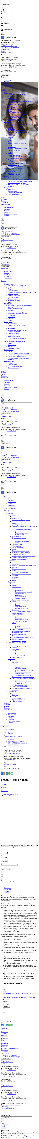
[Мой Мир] (7, 773)
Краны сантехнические (15, 127)
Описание (7, 888)
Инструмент (8, 93)
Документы (8, 86)
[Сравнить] (2, 876)
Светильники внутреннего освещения (20, 181)
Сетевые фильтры (13, 165)
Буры (9, 96)
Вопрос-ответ (8, 207)
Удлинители (12, 147)
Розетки (10, 145)
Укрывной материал (14, 109)
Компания (4, 77)
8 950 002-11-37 (8, 44)
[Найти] (2, 405)
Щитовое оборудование (15, 166)
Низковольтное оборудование (17, 156)
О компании (8, 80)
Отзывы (6, 81)
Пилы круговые (13, 102)
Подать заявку (5, 75)
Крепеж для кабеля (14, 155)
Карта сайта (4, 1106)
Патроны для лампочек (15, 160)
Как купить (7, 889)
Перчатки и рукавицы (15, 192)
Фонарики (11, 186)
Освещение (8, 176)
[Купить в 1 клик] (4, 992)
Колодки (10, 170)
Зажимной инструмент (15, 120)
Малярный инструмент (15, 116)
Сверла (10, 98)
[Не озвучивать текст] (2, 33)
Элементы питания (14, 174)
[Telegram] (12, 773)
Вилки (10, 173)
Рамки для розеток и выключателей (19, 163)
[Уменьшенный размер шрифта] (1, 6)
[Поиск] (2, 219)
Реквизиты (7, 85)
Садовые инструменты (15, 104)
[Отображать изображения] (2, 25)
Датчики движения (14, 150)
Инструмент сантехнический (17, 114)
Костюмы (11, 189)
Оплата (6, 211)
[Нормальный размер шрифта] (2, 8)
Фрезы (10, 111)
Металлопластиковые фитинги (17, 132)
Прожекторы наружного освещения (19, 179)
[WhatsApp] (9, 773)
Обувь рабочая (12, 191)
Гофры (10, 138)
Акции (3, 197)
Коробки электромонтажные (17, 143)
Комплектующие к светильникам (18, 184)
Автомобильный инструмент (17, 94)
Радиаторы (11, 134)
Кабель (10, 153)
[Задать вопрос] (2, 872)
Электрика (7, 140)
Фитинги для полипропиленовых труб (20, 124)
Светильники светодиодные (16, 183)
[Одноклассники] (4, 773)
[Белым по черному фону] (1, 16)
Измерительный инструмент (17, 112)
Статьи (3, 201)
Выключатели (12, 142)
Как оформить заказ (10, 214)
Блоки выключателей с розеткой (18, 148)
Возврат (6, 215)
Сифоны (10, 137)
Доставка (7, 209)
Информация (5, 204)
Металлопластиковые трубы (16, 130)
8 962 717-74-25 (11, 67)
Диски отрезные (13, 99)
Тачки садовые (12, 107)
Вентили (10, 125)
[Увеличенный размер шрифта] (2, 10)
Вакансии (7, 83)
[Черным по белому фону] (1, 14)
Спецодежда (8, 188)
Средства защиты (13, 194)
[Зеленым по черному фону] (1, 22)
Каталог (3, 90)
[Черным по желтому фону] (1, 20)
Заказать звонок (5, 49)
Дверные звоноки (13, 152)
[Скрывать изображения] (2, 27)
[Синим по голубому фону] (1, 18)
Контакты (4, 203)
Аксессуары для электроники (13, 168)
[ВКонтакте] (2, 773)
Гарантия (7, 212)
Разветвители (12, 171)
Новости (4, 199)
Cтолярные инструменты (16, 119)
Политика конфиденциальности (11, 1105)
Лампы (10, 178)
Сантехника (8, 122)
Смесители (11, 135)
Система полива (13, 106)
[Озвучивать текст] (2, 31)
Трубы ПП (11, 129)
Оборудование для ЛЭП (15, 158)
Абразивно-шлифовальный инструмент (20, 101)
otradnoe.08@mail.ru (7, 52)
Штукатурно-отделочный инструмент (19, 117)
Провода (10, 161)
